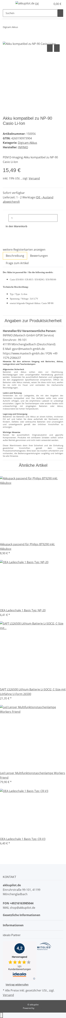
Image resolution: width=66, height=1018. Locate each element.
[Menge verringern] (5, 218)
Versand (34, 178)
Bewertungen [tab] (39, 256)
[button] (45, 4)
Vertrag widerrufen (17, 984)
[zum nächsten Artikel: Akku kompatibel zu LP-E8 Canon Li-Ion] (27, 27)
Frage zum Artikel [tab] (17, 263)
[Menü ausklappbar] (7, 4)
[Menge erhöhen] (60, 218)
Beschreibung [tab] (15, 256)
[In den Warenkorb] (5, 39)
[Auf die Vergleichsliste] (50, 48)
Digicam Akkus (27, 143)
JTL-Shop (39, 1008)
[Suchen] (60, 13)
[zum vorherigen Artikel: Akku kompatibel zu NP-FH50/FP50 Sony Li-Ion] (21, 27)
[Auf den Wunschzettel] (57, 48)
